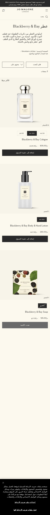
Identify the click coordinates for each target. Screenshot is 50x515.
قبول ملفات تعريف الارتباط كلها (25, 510)
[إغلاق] (3, 483)
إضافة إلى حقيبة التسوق (25, 153)
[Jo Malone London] (25, 10)
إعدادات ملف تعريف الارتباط (25, 502)
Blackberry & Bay (28, 51)
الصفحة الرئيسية (42, 51)
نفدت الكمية (24, 325)
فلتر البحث (37, 64)
